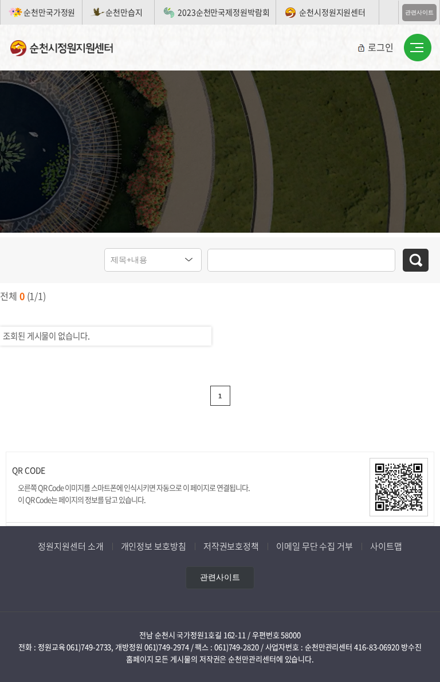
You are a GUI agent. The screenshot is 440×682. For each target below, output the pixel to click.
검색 (416, 260)
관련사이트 (419, 12)
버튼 (417, 48)
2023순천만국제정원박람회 (224, 12)
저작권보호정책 (231, 546)
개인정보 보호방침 (153, 546)
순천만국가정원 (49, 12)
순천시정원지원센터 (332, 12)
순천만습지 (124, 12)
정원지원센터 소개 (70, 546)
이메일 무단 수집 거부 (314, 546)
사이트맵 (386, 546)
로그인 (381, 47)
